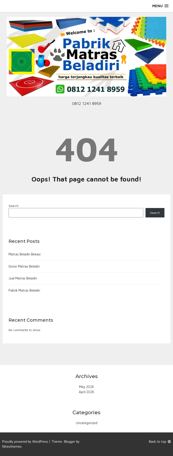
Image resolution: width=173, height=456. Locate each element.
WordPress (40, 441)
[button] (160, 6)
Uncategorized (86, 423)
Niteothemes (12, 446)
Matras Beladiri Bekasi (25, 254)
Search (13, 206)
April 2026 (86, 392)
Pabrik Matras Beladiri (24, 290)
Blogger (69, 441)
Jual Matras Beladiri (23, 278)
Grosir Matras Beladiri (24, 266)
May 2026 (86, 387)
